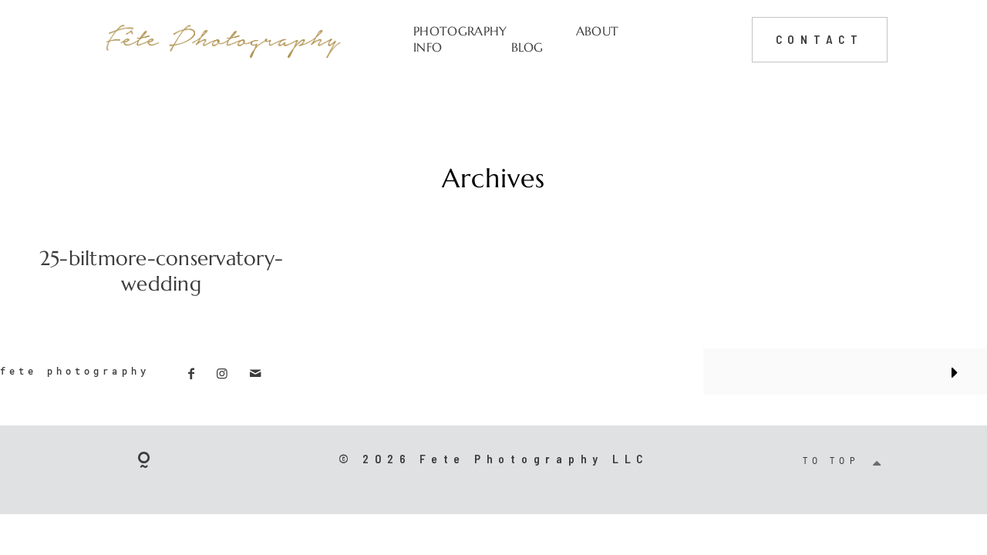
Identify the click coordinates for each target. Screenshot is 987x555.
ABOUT (597, 31)
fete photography (75, 371)
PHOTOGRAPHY (460, 31)
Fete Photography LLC (533, 458)
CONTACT (820, 39)
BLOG (527, 47)
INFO (427, 47)
